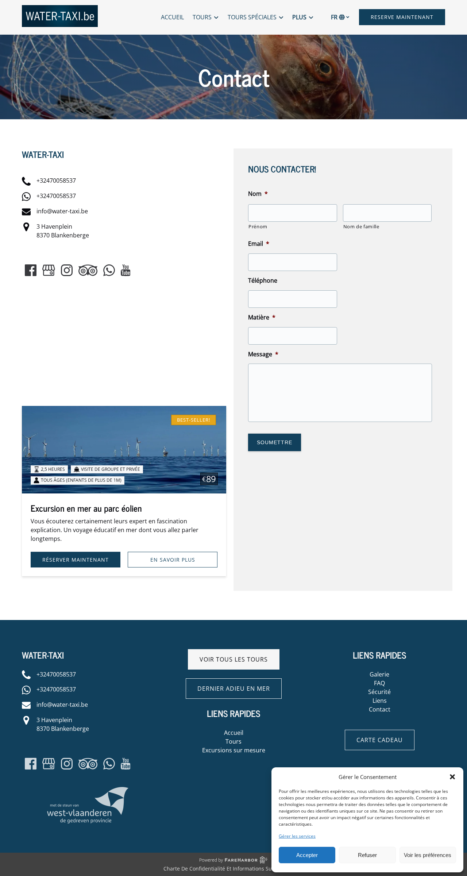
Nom (258, 194)
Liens (380, 701)
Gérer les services (297, 836)
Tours (233, 741)
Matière (261, 317)
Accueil (172, 17)
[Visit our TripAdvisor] (87, 270)
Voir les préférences (427, 855)
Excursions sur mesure (233, 750)
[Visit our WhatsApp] (109, 270)
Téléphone (262, 280)
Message (263, 354)
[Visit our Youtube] (126, 270)
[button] (452, 776)
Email (258, 244)
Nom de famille (361, 226)
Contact (379, 709)
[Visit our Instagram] (67, 270)
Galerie (379, 674)
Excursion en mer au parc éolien (86, 508)
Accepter (307, 855)
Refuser (367, 855)
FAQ (379, 683)
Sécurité (379, 692)
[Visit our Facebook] (30, 270)
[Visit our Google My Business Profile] (48, 270)
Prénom (257, 226)
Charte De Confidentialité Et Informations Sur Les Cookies (233, 868)
